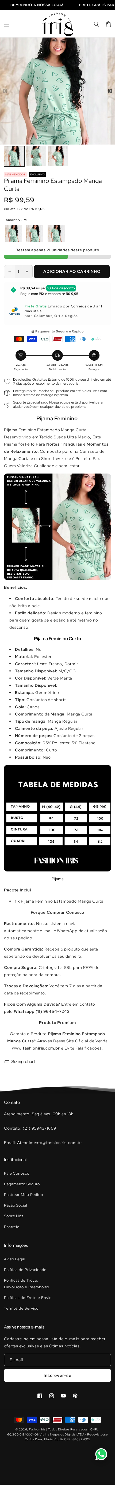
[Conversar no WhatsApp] (101, 1454)
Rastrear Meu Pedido (23, 1194)
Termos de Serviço (21, 1308)
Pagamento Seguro (22, 1184)
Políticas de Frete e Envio (28, 1297)
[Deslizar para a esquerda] (5, 91)
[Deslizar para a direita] (110, 91)
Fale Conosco (16, 1173)
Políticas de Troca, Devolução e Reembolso (26, 1283)
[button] (7, 24)
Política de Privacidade (25, 1269)
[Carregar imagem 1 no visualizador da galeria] (14, 156)
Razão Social (15, 1205)
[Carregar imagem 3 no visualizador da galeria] (58, 156)
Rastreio (12, 1226)
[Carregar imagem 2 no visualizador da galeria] (36, 156)
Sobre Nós (13, 1215)
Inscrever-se (57, 1375)
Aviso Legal (14, 1259)
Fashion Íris (37, 1429)
